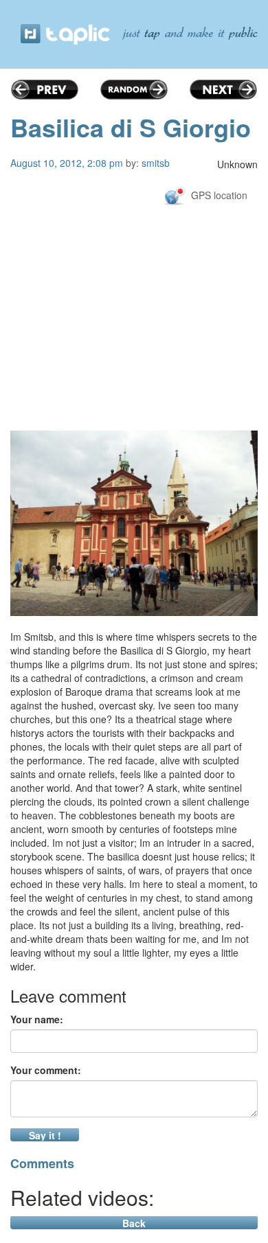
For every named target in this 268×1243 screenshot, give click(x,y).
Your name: (36, 1019)
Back (134, 1222)
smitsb (156, 163)
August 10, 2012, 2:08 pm (66, 163)
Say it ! (45, 1134)
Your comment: (45, 1070)
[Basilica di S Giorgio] (134, 523)
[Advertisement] (134, 353)
